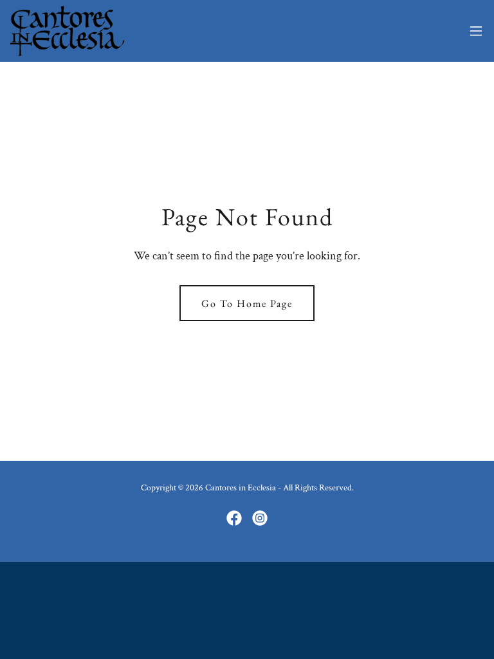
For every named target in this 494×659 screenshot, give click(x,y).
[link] (67, 31)
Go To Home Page (247, 303)
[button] (476, 31)
